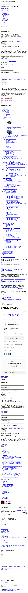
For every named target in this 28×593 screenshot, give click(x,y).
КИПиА (5, 455)
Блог (4, 18)
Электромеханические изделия (10, 477)
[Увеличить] (14, 315)
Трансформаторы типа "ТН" (12, 206)
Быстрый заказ (4, 22)
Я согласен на (13, 41)
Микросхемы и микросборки (10, 459)
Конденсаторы (6, 451)
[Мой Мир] (8, 354)
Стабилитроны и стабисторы (10, 468)
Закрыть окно (4, 58)
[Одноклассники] (6, 354)
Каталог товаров (4, 106)
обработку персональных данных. (16, 41)
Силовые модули (7, 452)
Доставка (5, 15)
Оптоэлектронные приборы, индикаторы (12, 461)
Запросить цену (12, 590)
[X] (10, 354)
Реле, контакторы (7, 464)
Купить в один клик (6, 568)
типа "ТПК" (9, 211)
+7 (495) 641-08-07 (5, 530)
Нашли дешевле (15, 341)
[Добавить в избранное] (24, 312)
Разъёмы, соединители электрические (12, 463)
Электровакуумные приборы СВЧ (11, 475)
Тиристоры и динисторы (9, 469)
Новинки (5, 249)
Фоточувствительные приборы (10, 474)
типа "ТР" (8, 213)
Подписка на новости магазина (8, 257)
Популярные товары (8, 251)
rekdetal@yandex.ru (21, 510)
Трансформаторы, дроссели (9, 470)
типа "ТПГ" (8, 209)
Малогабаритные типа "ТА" (12, 201)
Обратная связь (4, 529)
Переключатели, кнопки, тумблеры (11, 462)
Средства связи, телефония (9, 467)
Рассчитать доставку (18, 344)
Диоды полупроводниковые (9, 456)
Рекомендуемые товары (8, 253)
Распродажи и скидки (8, 252)
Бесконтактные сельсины (12, 243)
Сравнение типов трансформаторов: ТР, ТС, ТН (12, 288)
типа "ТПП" (9, 212)
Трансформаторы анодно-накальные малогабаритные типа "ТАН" (14, 198)
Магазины (5, 20)
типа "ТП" (8, 208)
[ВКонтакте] (4, 354)
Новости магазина (6, 263)
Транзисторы (6, 450)
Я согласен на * (13, 566)
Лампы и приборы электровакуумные (12, 457)
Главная (5, 13)
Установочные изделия (8, 472)
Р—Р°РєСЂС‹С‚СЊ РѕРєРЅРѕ (20, 537)
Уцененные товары (7, 254)
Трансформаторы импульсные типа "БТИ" (16, 203)
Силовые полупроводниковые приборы (12, 466)
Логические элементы (8, 458)
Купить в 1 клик (14, 338)
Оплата (5, 16)
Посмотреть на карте (5, 521)
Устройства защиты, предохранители (11, 473)
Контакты (5, 19)
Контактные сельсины (11, 245)
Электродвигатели (7, 453)
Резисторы (5, 448)
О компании (6, 14)
